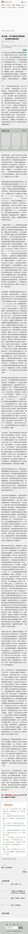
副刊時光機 (21, 7)
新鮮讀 (3, 5)
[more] (24, 131)
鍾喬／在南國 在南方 (18, 898)
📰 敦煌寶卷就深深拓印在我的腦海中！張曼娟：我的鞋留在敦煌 (14, 818)
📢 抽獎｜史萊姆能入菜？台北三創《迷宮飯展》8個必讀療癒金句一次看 (14, 851)
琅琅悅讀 (3, 30)
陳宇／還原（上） (16, 884)
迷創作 (23, 5)
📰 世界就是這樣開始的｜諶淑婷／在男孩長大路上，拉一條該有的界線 (14, 832)
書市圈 (13, 5)
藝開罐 (18, 5)
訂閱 (20, 927)
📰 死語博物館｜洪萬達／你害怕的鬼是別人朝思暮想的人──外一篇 (14, 844)
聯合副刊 (3, 7)
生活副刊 (9, 7)
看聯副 (8, 5)
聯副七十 (15, 7)
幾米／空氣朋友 (16, 905)
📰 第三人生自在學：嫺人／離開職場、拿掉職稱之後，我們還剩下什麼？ (14, 811)
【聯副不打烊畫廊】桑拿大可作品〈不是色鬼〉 (18, 892)
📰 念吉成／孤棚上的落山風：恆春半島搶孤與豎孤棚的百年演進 (14, 825)
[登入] (24, 2)
